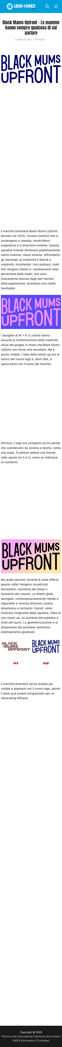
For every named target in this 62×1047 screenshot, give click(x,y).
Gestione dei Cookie (46, 1036)
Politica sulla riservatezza (16, 1036)
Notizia (39, 39)
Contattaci (43, 1040)
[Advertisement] (31, 123)
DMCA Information (24, 1040)
